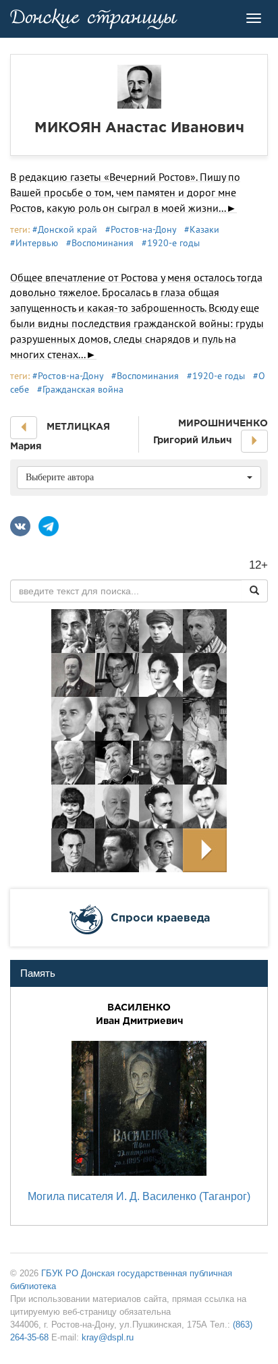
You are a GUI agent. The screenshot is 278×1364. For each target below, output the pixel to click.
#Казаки (201, 229)
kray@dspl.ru (108, 1337)
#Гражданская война (80, 389)
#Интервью (34, 243)
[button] (23, 427)
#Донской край (64, 229)
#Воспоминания (100, 243)
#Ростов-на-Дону (140, 229)
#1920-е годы (171, 243)
